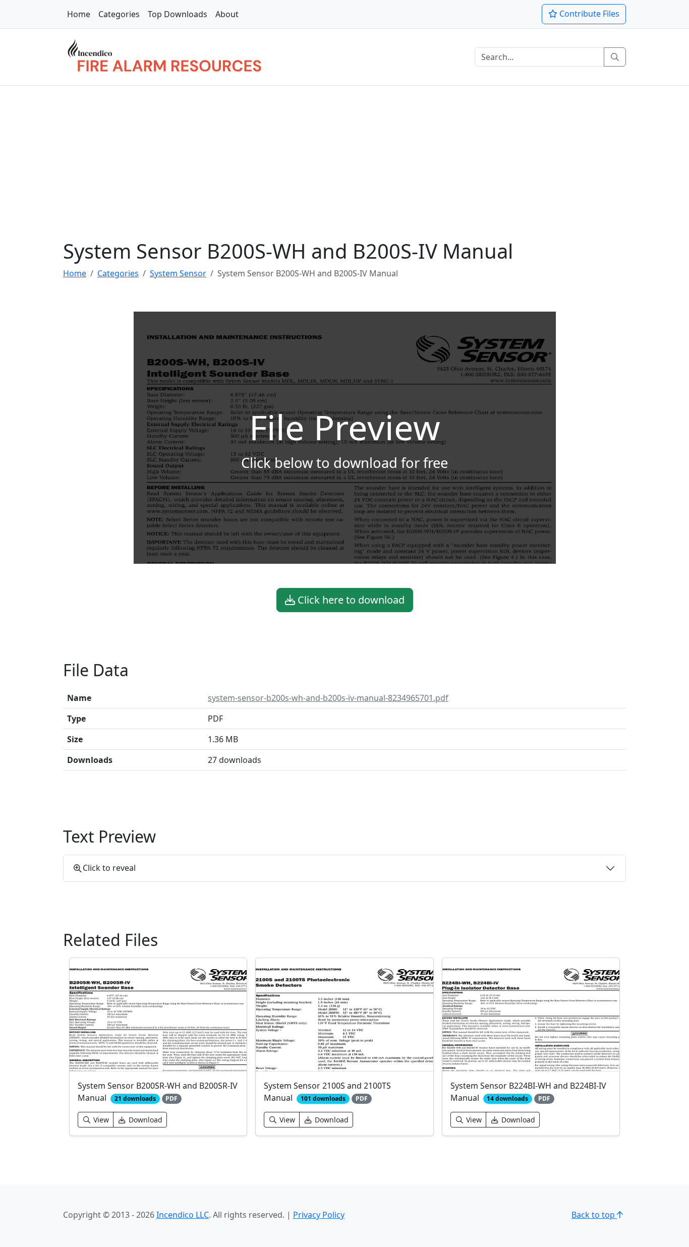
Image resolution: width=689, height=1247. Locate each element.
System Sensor (178, 273)
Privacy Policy (318, 1214)
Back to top (594, 1214)
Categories (119, 14)
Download (144, 1119)
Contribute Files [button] (588, 13)
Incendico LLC (182, 1214)
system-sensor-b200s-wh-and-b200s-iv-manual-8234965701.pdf (328, 697)
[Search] (615, 57)
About (227, 14)
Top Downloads (177, 14)
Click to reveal (109, 867)
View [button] (100, 1119)
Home (78, 14)
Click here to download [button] (350, 600)
